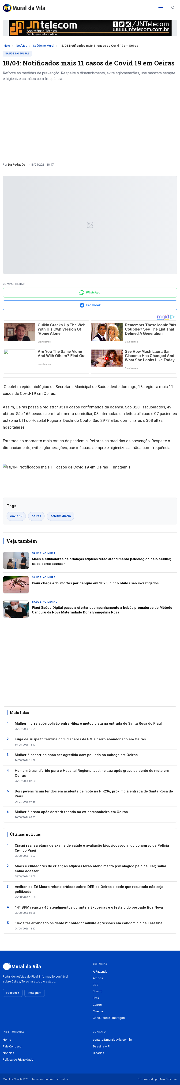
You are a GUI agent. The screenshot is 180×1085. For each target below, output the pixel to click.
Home (7, 1039)
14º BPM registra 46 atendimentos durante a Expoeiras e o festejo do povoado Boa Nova (89, 907)
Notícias (21, 45)
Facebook (12, 992)
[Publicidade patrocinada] (90, 28)
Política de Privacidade (18, 1059)
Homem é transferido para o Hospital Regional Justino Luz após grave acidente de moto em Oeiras (92, 773)
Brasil (96, 998)
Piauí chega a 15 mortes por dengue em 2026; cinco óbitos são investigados (95, 583)
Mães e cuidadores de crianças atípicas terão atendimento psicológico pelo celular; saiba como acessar (90, 868)
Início (6, 45)
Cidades (98, 1053)
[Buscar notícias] (173, 7)
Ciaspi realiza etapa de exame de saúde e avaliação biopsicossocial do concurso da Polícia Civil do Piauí (92, 848)
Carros (97, 1004)
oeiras (36, 516)
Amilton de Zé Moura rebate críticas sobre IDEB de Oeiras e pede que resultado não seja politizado (89, 889)
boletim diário (60, 516)
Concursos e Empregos (109, 1018)
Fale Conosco (12, 1046)
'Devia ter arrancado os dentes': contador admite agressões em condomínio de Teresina (88, 923)
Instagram (34, 992)
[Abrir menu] (161, 7)
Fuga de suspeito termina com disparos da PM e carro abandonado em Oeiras (80, 739)
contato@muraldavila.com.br (112, 1039)
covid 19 (16, 516)
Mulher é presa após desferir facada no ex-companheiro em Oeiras (71, 812)
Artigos (98, 978)
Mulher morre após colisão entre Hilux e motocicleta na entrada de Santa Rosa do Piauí (88, 723)
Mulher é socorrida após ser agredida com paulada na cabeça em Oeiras (76, 755)
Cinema (98, 1011)
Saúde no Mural (43, 45)
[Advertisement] (90, 120)
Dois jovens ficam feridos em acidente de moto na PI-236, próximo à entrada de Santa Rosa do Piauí (94, 793)
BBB (95, 984)
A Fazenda (100, 971)
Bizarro (97, 991)
